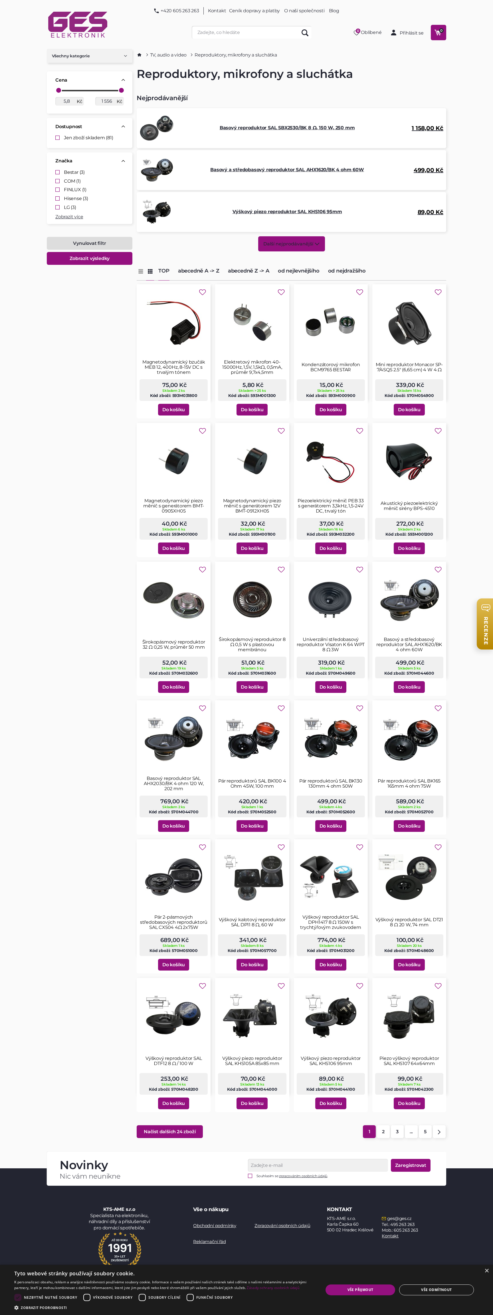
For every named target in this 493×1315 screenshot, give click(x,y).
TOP (163, 271)
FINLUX (75, 189)
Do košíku (173, 409)
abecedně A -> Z (198, 271)
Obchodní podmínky (214, 1225)
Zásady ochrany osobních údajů (273, 1287)
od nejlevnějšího (299, 271)
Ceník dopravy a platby (254, 10)
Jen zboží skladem (88, 138)
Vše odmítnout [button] (436, 1289)
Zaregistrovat (410, 1165)
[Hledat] (305, 32)
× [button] (486, 1271)
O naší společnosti (304, 10)
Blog (334, 11)
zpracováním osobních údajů (303, 1176)
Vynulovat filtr (89, 243)
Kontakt (217, 11)
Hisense (76, 198)
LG (70, 207)
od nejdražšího (347, 271)
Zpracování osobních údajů (282, 1225)
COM (72, 181)
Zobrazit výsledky (90, 258)
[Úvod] (139, 55)
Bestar (74, 172)
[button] (164, 1307)
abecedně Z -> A (248, 271)
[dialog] (246, 1290)
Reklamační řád (209, 1241)
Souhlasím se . (292, 1176)
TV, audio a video (168, 55)
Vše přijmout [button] (360, 1289)
